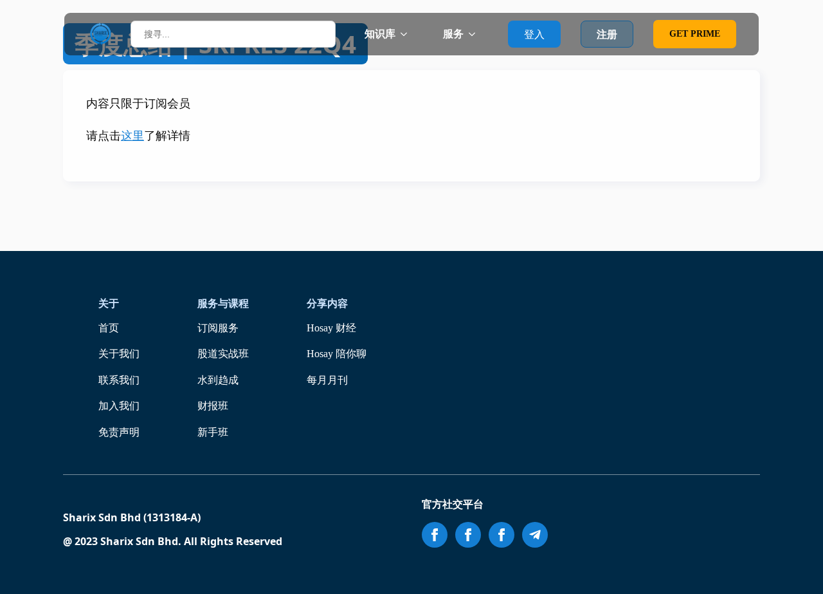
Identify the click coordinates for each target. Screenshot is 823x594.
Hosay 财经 (331, 327)
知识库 (380, 33)
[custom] (535, 535)
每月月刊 (327, 380)
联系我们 (119, 380)
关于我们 (119, 353)
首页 (108, 327)
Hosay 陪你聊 (336, 353)
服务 (453, 33)
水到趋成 (218, 380)
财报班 (212, 405)
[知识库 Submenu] (407, 34)
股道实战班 (223, 353)
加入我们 (119, 405)
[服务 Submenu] (476, 34)
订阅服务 (218, 327)
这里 (132, 135)
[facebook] (435, 535)
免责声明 (119, 432)
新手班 (212, 432)
